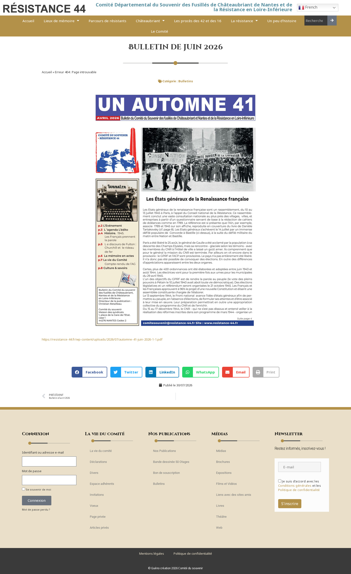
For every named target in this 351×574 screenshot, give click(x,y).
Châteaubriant (148, 20)
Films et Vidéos (226, 484)
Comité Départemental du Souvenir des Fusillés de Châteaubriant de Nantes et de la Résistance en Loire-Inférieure (194, 7)
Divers (94, 473)
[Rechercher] (332, 21)
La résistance (242, 20)
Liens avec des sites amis (233, 494)
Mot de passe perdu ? (36, 509)
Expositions (224, 473)
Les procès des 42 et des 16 (197, 20)
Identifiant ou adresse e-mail (43, 452)
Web (219, 527)
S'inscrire (289, 503)
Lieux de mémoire (59, 20)
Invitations (97, 494)
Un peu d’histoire (281, 20)
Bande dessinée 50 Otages (171, 462)
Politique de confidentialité (299, 490)
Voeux (94, 505)
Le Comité (159, 31)
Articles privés (99, 527)
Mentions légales (151, 553)
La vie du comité (101, 451)
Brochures (223, 462)
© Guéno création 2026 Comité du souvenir (175, 568)
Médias (221, 451)
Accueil (28, 20)
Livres (220, 505)
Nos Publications (164, 451)
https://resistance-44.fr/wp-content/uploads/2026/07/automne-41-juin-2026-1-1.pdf (102, 339)
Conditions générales (295, 485)
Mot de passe (32, 471)
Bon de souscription (166, 473)
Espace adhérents (102, 484)
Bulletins (185, 81)
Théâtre (221, 516)
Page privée (98, 516)
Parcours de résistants (107, 20)
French (310, 7)
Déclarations (98, 462)
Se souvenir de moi (38, 489)
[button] (89, 372)
